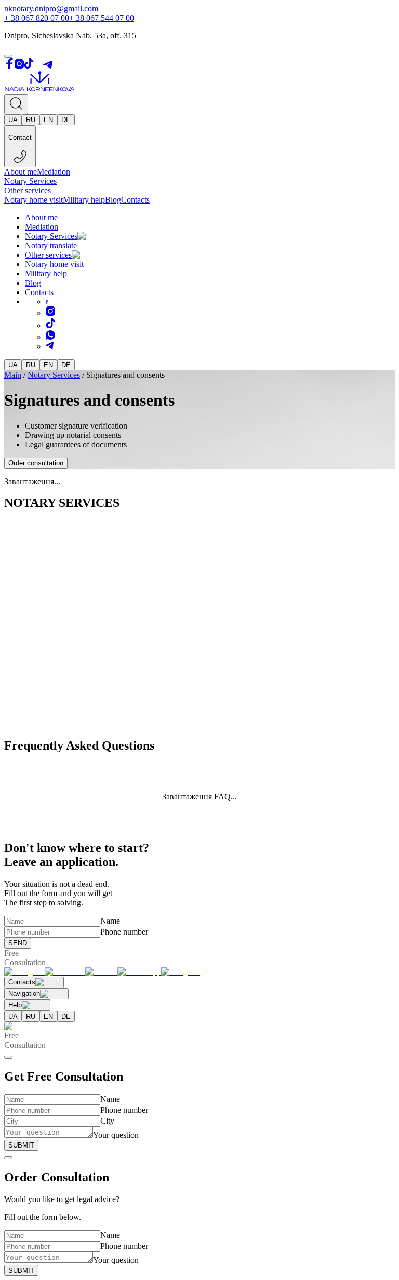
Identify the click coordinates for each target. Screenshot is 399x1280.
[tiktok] (51, 325)
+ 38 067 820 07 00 (36, 18)
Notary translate (51, 245)
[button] (92, 236)
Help (15, 1005)
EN (48, 120)
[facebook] (47, 301)
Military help (84, 199)
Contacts (135, 199)
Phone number (124, 931)
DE (66, 120)
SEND (17, 943)
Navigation (24, 993)
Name (110, 920)
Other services (27, 190)
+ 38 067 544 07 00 (101, 18)
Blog (113, 199)
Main (12, 374)
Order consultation (35, 463)
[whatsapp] (50, 336)
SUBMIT (21, 1145)
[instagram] (50, 313)
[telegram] (50, 346)
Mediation (53, 171)
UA (13, 120)
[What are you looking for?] (16, 104)
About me (20, 171)
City (107, 1120)
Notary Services (30, 181)
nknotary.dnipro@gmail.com (51, 8)
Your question (116, 1134)
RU (30, 120)
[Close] (8, 1057)
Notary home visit (33, 199)
